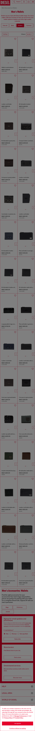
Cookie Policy (19, 717)
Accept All (17, 723)
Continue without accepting (17, 728)
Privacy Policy (8, 717)
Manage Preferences (20, 716)
